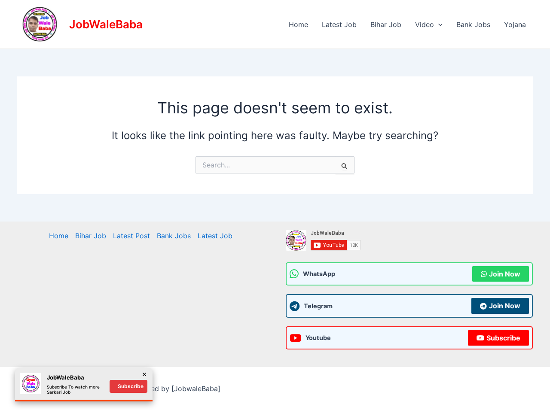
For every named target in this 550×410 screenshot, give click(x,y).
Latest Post (131, 235)
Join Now (504, 274)
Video (424, 24)
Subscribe (503, 338)
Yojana (515, 24)
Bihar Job (385, 24)
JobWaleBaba (106, 24)
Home (298, 24)
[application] (438, 24)
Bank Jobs (473, 24)
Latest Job (339, 24)
